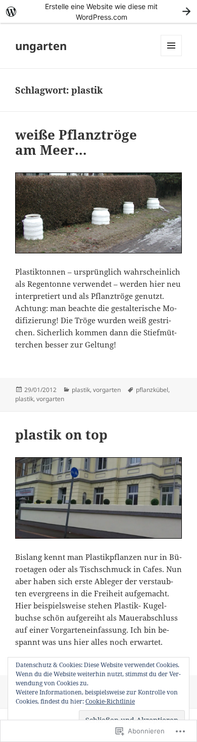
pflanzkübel (152, 389)
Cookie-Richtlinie (110, 701)
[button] (98, 497)
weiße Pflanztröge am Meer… (76, 142)
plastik (81, 389)
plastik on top (61, 434)
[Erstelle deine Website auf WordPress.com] (98, 11)
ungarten (41, 45)
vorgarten (107, 389)
